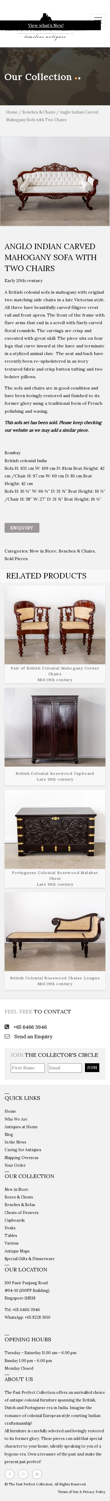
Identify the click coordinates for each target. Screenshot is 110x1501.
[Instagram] (24, 1474)
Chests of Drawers (21, 1212)
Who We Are (16, 1119)
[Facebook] (11, 1474)
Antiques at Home (21, 1126)
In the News (15, 1142)
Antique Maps (17, 1251)
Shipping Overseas (21, 1157)
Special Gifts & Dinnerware (30, 1258)
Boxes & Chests (19, 1197)
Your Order (15, 1165)
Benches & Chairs (38, 112)
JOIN (92, 1067)
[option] (55, 181)
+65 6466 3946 (29, 1027)
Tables (11, 1235)
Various (12, 1243)
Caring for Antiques (23, 1149)
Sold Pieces (16, 558)
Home (12, 112)
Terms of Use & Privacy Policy (81, 1492)
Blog (9, 1134)
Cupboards (15, 1220)
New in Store (43, 551)
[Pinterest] (38, 1474)
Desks (10, 1227)
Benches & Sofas (20, 1204)
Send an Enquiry (32, 1036)
